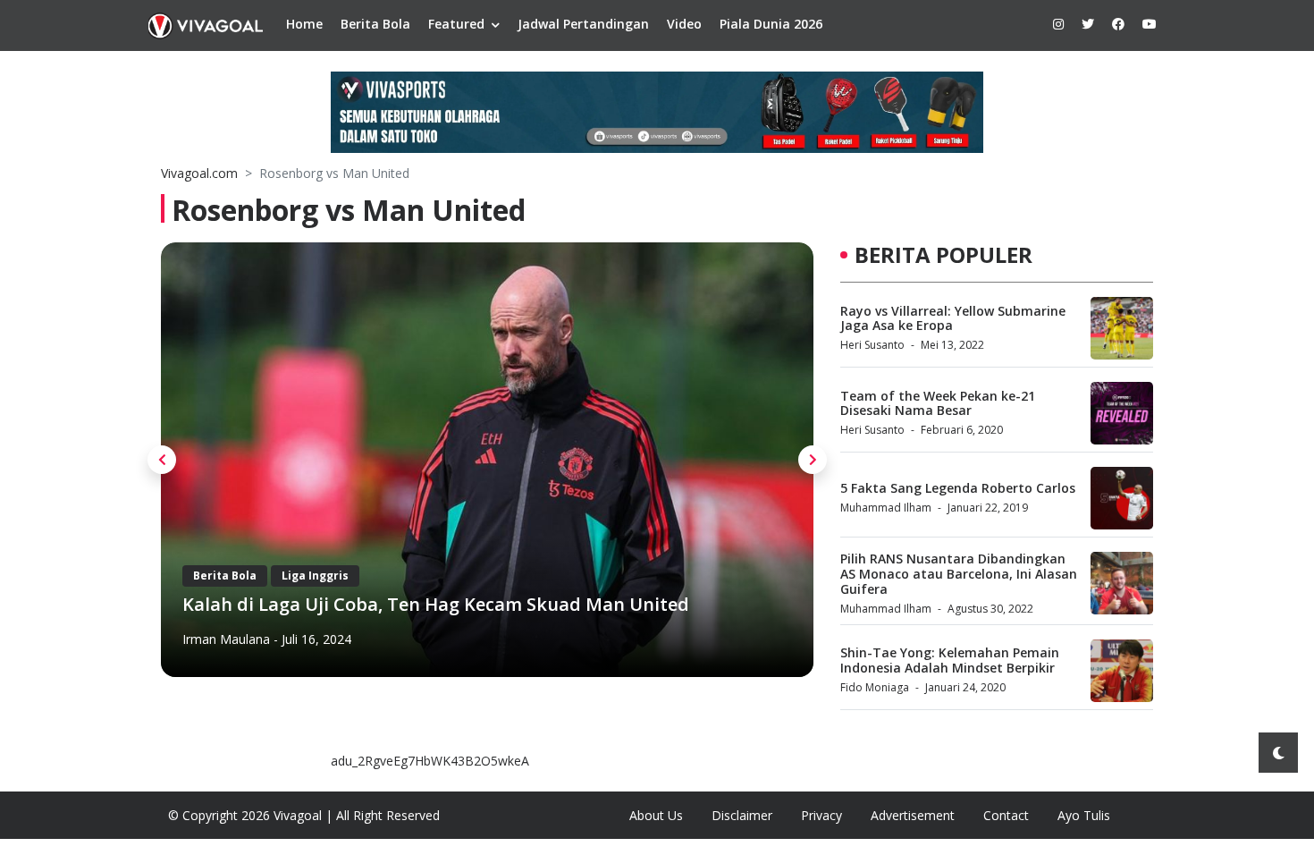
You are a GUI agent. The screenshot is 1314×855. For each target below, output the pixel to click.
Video (684, 23)
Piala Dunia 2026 (771, 23)
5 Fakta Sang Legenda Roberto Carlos (957, 487)
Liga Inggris (315, 575)
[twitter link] (1087, 23)
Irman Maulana (226, 639)
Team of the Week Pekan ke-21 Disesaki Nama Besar (937, 403)
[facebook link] (1118, 23)
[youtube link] (1149, 23)
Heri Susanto (872, 344)
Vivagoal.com (199, 173)
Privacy (821, 815)
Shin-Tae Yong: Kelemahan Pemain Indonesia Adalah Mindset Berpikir (949, 660)
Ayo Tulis (1083, 815)
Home (304, 23)
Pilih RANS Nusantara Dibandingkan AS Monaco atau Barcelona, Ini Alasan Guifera (958, 573)
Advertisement (913, 815)
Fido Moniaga (874, 687)
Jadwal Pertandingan (583, 23)
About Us (656, 815)
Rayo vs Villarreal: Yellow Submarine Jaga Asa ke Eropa (953, 318)
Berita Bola (375, 23)
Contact (1006, 815)
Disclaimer (742, 815)
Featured (456, 23)
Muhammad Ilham (885, 507)
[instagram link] (1058, 23)
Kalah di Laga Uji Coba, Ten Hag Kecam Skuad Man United (435, 604)
